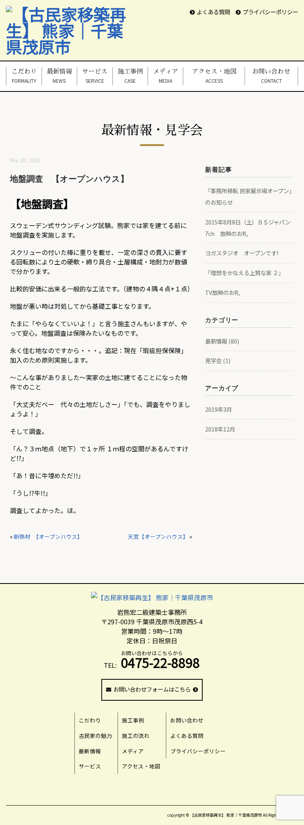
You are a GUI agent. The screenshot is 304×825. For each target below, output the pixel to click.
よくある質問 (213, 12)
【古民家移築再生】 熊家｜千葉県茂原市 (226, 815)
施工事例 (130, 76)
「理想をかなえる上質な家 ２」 (244, 272)
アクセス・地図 (214, 76)
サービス (94, 76)
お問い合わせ (271, 76)
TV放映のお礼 (222, 292)
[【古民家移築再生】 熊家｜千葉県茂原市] (72, 14)
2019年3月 (218, 409)
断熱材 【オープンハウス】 (48, 536)
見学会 (213, 360)
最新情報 (59, 76)
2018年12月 (220, 429)
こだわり (24, 76)
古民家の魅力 (95, 735)
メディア (165, 76)
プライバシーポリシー (270, 12)
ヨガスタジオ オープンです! (241, 253)
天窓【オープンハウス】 (158, 536)
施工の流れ (136, 735)
